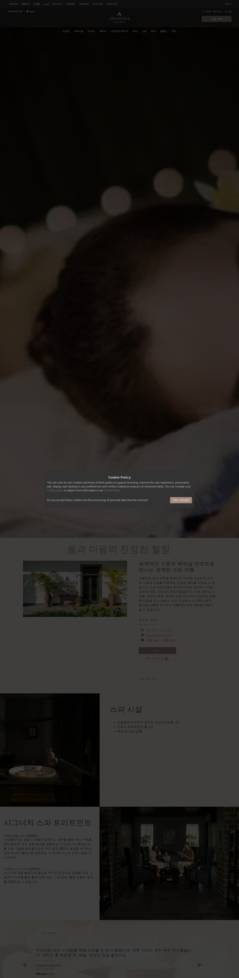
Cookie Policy (112, 490)
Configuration (55, 490)
